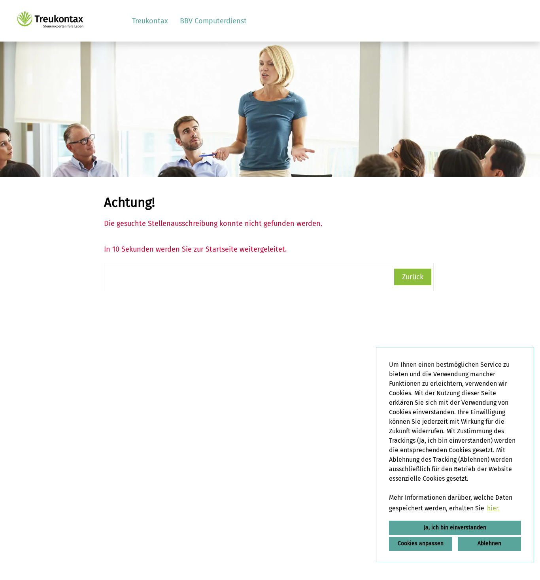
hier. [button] (493, 508)
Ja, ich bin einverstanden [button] (455, 527)
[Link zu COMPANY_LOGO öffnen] (50, 21)
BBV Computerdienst (213, 21)
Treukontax (150, 21)
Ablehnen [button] (489, 543)
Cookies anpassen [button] (421, 543)
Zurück (412, 277)
